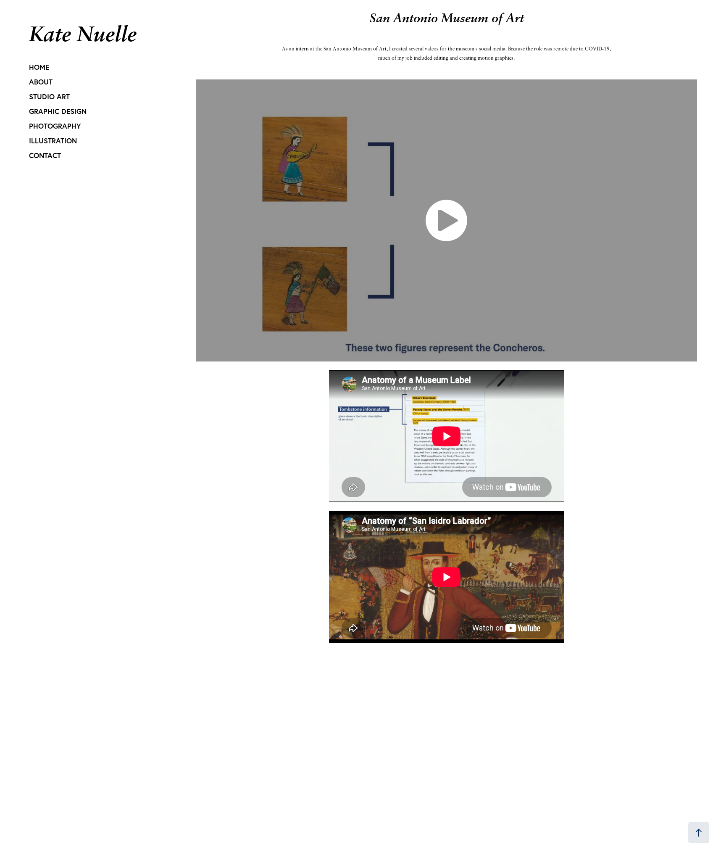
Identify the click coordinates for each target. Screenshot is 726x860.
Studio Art (49, 96)
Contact (45, 155)
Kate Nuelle (83, 33)
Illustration (53, 140)
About (41, 82)
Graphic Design (58, 111)
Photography (55, 126)
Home (39, 67)
